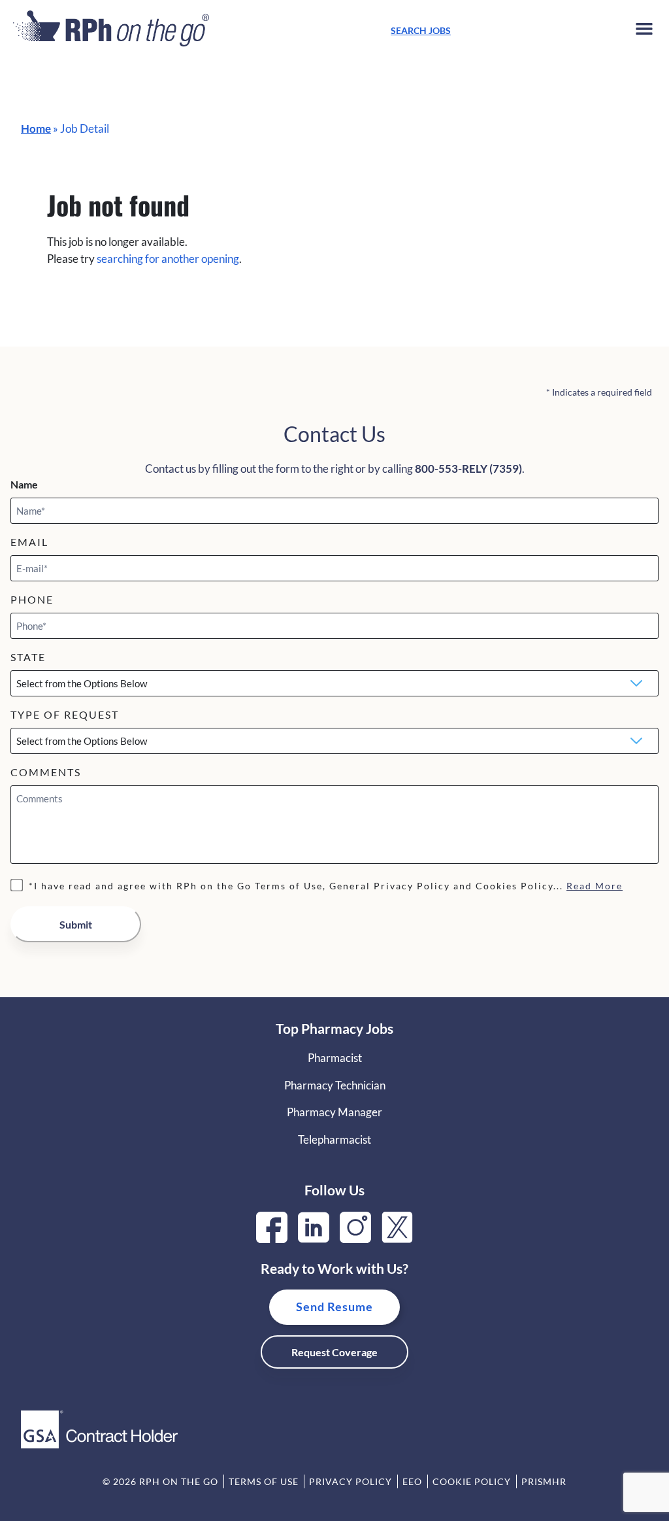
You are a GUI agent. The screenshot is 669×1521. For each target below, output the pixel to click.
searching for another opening (168, 258)
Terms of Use (264, 1481)
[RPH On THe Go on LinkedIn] (313, 1239)
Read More (594, 885)
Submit (75, 924)
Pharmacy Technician (334, 1085)
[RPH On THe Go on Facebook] (271, 1239)
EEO (412, 1481)
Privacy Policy (350, 1481)
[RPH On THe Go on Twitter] (397, 1239)
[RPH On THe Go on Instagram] (355, 1239)
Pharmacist (335, 1058)
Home (36, 128)
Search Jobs (421, 30)
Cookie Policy (471, 1481)
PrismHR (543, 1481)
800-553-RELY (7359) (468, 468)
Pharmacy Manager (334, 1112)
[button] (644, 31)
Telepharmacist (334, 1139)
